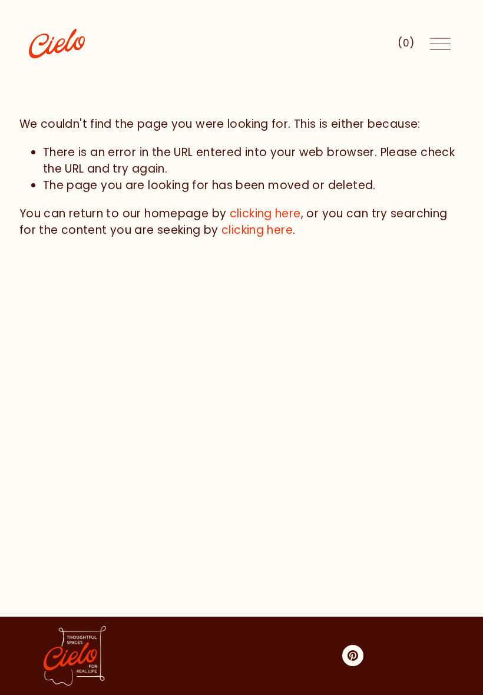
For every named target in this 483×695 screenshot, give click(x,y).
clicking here (265, 213)
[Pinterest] (352, 655)
